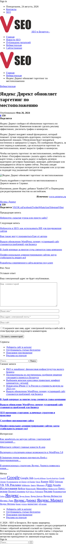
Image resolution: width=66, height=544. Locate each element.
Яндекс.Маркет (50, 500)
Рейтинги (39, 491)
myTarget (23, 482)
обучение (43, 504)
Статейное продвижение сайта (17, 420)
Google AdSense (40, 478)
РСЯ (27, 492)
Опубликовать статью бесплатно (23, 350)
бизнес (18, 504)
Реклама (48, 491)
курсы (24, 504)
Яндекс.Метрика (7, 504)
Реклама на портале (16, 355)
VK (2, 485)
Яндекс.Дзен (6, 500)
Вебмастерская (14, 45)
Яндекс (12, 495)
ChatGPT (3, 478)
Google (13, 477)
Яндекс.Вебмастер (52, 496)
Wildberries (25, 485)
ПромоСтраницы (16, 491)
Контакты (11, 9)
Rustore (44, 481)
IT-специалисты (12, 482)
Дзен (48, 485)
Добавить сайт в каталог (19, 347)
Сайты (2, 496)
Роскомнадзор (59, 491)
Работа (32, 492)
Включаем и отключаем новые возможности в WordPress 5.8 (31, 452)
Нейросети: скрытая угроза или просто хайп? (24, 217)
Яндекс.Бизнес (24, 496)
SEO (8, 12)
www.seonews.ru (57, 196)
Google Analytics (52, 478)
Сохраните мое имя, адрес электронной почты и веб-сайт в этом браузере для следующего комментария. (32, 329)
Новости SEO (13, 39)
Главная (10, 37)
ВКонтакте (41, 485)
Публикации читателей (18, 42)
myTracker (31, 482)
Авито (33, 485)
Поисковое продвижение (19, 352)
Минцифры (42, 488)
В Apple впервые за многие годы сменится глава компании (33, 399)
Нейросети (53, 489)
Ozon (38, 482)
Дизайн (56, 485)
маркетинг (32, 504)
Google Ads (26, 477)
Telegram (59, 481)
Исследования (8, 488)
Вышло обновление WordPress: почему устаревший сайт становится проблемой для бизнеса (35, 392)
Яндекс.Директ (8, 201)
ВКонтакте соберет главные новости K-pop (22, 447)
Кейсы (21, 488)
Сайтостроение (14, 48)
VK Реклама (13, 485)
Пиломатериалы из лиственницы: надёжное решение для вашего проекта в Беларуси (34, 376)
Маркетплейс (31, 489)
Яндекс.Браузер (37, 496)
